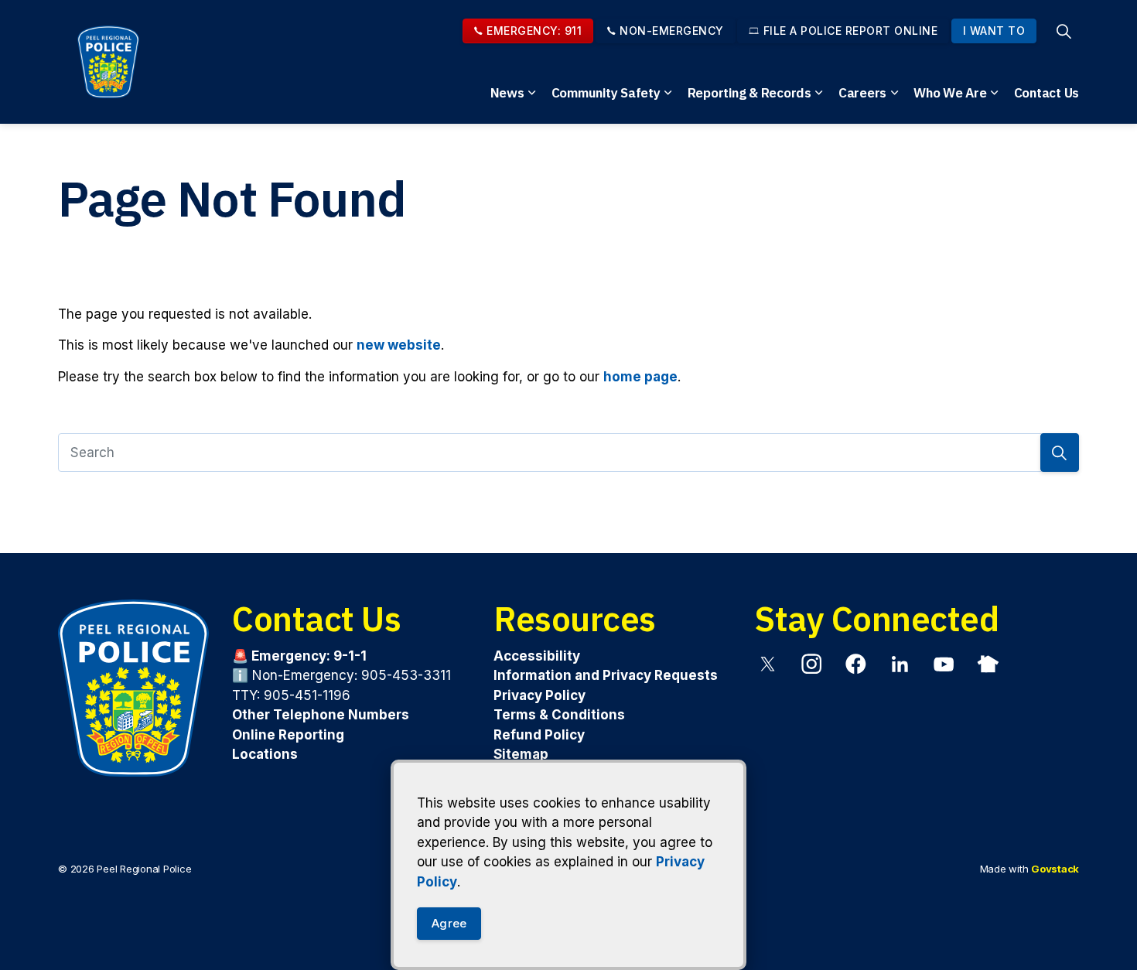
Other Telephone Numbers (320, 714)
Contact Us (1047, 92)
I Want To (994, 30)
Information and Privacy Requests (605, 675)
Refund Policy (539, 735)
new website (399, 345)
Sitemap (520, 754)
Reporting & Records (749, 92)
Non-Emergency (672, 30)
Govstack (1055, 868)
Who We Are (950, 92)
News (507, 92)
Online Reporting (288, 735)
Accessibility (536, 656)
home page (640, 376)
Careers (862, 92)
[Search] (1059, 452)
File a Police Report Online (850, 30)
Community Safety (606, 92)
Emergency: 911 (534, 30)
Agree (449, 923)
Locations (265, 754)
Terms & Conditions (559, 714)
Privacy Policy (539, 695)
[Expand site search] (1063, 31)
